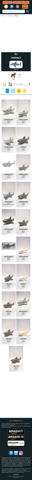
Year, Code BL (18, 84)
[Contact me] (16, 453)
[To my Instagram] (20, 453)
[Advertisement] (16, 35)
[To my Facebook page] (11, 453)
